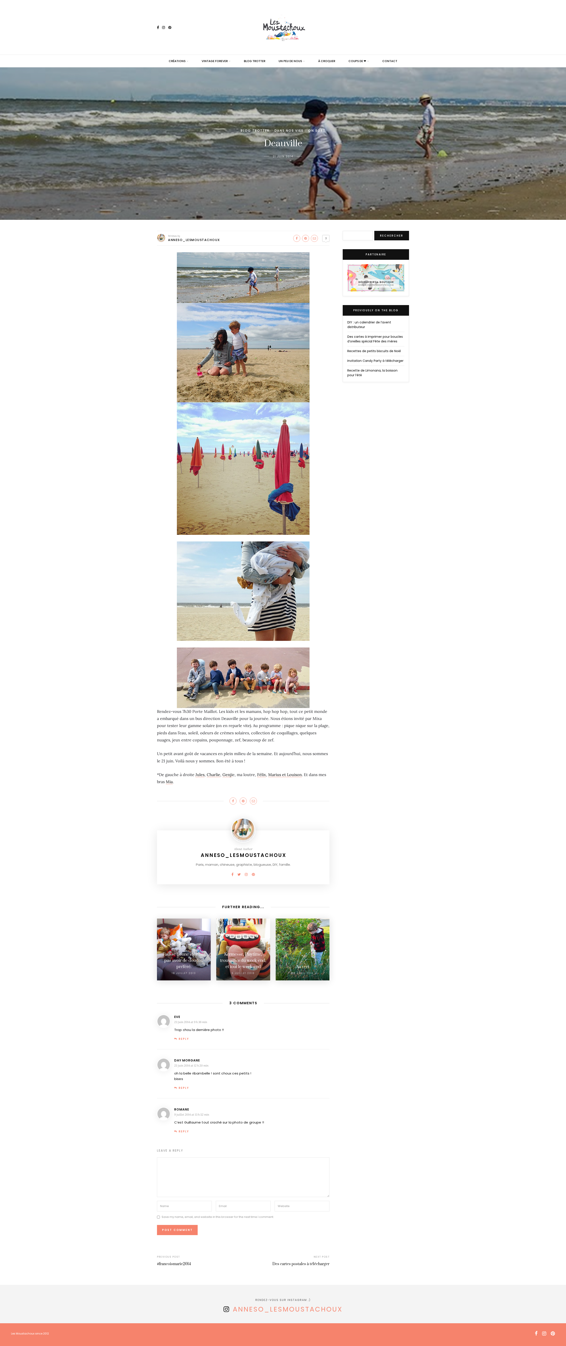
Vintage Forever (215, 61)
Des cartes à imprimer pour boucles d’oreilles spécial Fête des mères (375, 339)
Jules (200, 774)
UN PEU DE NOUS (290, 61)
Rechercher (391, 235)
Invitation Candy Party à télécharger (375, 361)
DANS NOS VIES (288, 130)
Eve (177, 1017)
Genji (227, 774)
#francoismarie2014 (174, 1264)
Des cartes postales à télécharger (300, 1264)
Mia (169, 781)
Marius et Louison (285, 774)
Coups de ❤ (357, 61)
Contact (389, 61)
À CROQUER (326, 61)
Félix (261, 774)
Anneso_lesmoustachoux (194, 240)
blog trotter (255, 130)
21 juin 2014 (283, 156)
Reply (184, 1039)
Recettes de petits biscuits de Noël (374, 351)
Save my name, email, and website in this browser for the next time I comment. (218, 1217)
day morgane (187, 1060)
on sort (316, 130)
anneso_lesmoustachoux (288, 1309)
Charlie (213, 774)
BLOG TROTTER (254, 61)
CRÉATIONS (177, 61)
